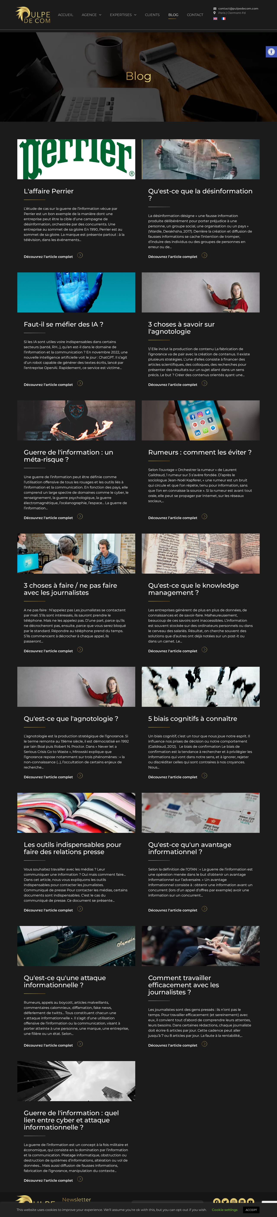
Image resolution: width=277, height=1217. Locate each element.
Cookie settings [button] (225, 1210)
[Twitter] (225, 1202)
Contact (195, 15)
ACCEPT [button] (251, 1210)
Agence (89, 15)
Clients (152, 15)
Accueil (65, 15)
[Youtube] (250, 1202)
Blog (173, 15)
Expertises (121, 15)
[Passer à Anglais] (215, 18)
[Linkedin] (242, 1202)
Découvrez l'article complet (48, 257)
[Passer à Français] (223, 18)
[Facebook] (217, 1202)
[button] (271, 51)
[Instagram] (233, 1202)
